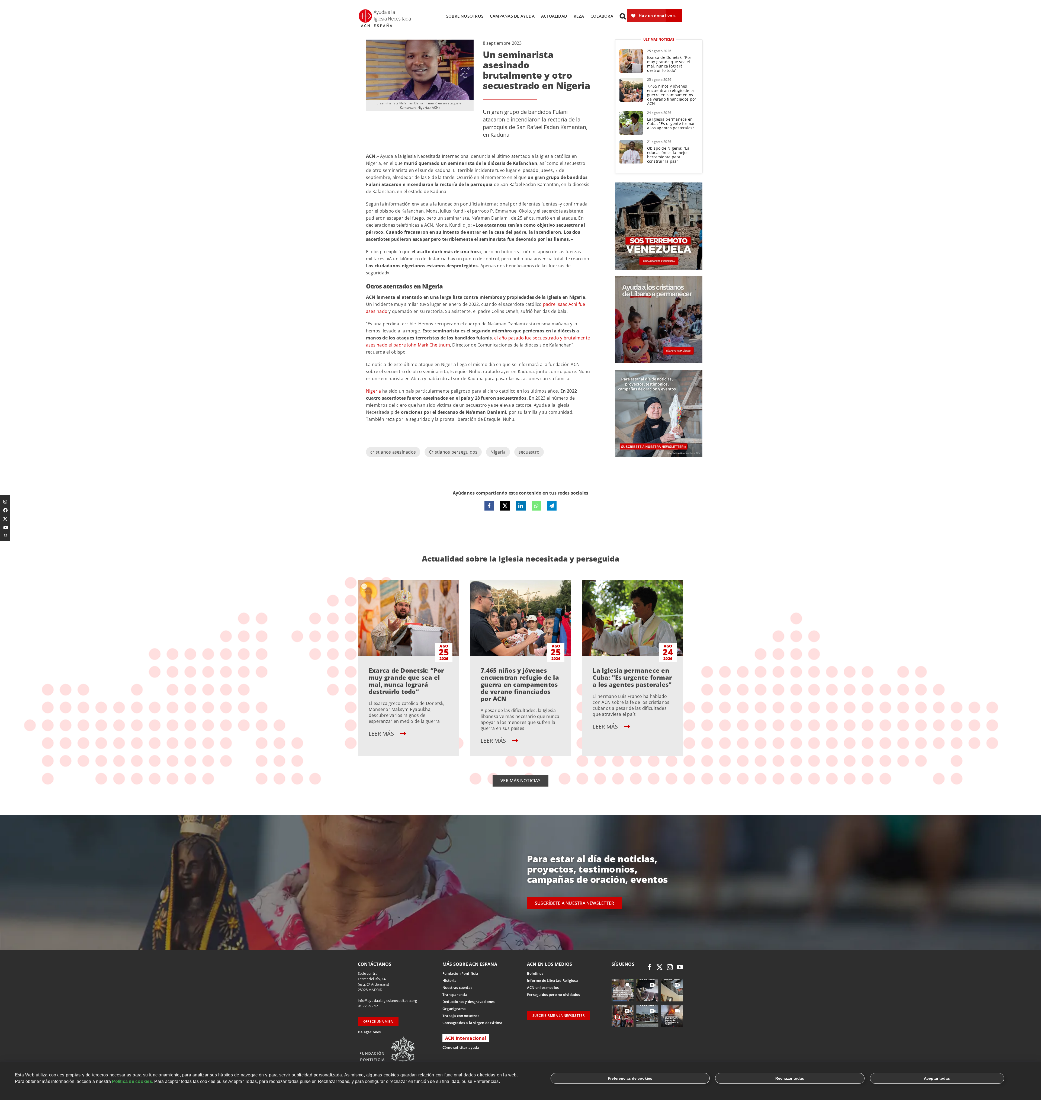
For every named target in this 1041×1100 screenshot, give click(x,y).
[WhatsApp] (536, 505)
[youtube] (680, 967)
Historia (449, 980)
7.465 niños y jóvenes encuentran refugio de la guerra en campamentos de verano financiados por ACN (671, 95)
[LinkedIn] (521, 505)
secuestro (529, 452)
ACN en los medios (543, 987)
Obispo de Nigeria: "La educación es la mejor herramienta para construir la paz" (668, 155)
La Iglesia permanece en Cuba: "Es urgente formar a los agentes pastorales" (671, 123)
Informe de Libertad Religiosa (552, 980)
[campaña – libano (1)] (658, 278)
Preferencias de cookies (630, 1078)
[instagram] (670, 967)
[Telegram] (551, 505)
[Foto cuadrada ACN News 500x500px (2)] (658, 185)
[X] (505, 505)
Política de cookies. (132, 1081)
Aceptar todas (937, 1078)
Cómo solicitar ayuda (460, 1047)
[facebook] (650, 967)
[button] (623, 16)
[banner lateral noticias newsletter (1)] (658, 372)
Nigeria (498, 452)
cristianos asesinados (393, 452)
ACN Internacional (465, 1038)
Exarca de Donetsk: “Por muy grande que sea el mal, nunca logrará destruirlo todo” (669, 64)
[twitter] (660, 967)
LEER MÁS (382, 733)
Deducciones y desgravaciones (468, 1001)
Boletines (535, 973)
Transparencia (455, 994)
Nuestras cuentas (457, 987)
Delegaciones (369, 1032)
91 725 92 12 (368, 1005)
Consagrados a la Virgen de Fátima (472, 1022)
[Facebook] (489, 505)
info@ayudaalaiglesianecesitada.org (387, 1000)
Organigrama (454, 1008)
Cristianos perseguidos (453, 452)
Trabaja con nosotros (460, 1015)
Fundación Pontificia (460, 973)
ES (5, 535)
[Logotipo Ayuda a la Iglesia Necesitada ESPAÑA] (385, 11)
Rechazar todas (789, 1078)
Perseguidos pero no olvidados (553, 994)
